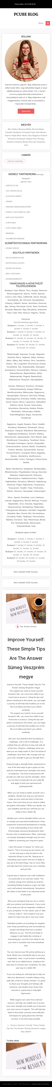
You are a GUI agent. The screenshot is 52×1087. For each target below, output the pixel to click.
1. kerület (20, 325)
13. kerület (18, 338)
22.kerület (21, 348)
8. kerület (28, 332)
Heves (25, 135)
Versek (9, 201)
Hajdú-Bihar (16, 135)
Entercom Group (13, 268)
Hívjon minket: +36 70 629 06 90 (25, 4)
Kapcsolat (26, 111)
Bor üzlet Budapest (15, 217)
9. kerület (37, 332)
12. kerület (34, 335)
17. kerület (24, 341)
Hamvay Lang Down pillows (18, 212)
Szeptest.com (12, 186)
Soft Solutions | (33, 1084)
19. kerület (20, 344)
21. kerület (40, 344)
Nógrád (29, 139)
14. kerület (28, 338)
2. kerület (29, 325)
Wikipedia (10, 233)
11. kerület (24, 335)
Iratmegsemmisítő (14, 279)
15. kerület (38, 338)
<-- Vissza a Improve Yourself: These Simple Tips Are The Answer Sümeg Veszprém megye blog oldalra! (26, 1028)
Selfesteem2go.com (15, 258)
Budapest (17, 132)
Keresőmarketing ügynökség (26, 322)
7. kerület (19, 332)
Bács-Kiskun (13, 129)
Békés (29, 129)
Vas (35, 142)
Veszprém (41, 142)
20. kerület (30, 344)
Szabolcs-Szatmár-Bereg (17, 142)
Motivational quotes (15, 263)
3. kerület (38, 325)
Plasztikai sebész (13, 196)
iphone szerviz (12, 248)
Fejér (33, 132)
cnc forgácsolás (14, 191)
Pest (35, 139)
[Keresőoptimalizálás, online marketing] (26, 14)
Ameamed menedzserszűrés (18, 207)
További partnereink (15, 239)
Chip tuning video (14, 228)
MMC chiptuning (13, 274)
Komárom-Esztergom (17, 139)
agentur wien (26, 182)
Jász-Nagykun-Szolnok (37, 135)
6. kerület (34, 329)
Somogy (40, 139)
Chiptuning (11, 223)
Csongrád (26, 132)
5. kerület (25, 329)
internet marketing (15, 161)
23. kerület (30, 348)
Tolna (30, 142)
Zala (26, 145)
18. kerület (34, 341)
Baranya (22, 129)
